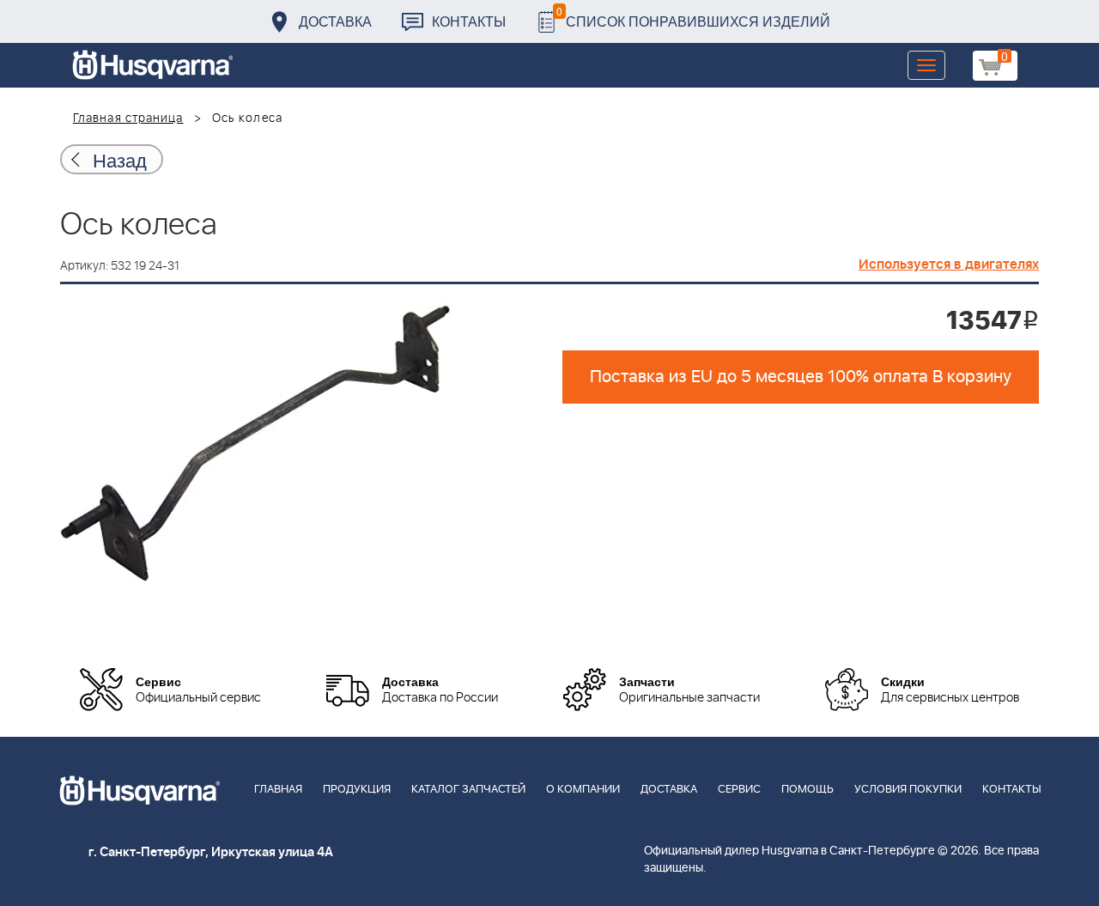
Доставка (335, 21)
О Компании (583, 789)
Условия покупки (908, 789)
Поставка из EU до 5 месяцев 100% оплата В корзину (800, 377)
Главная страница (128, 118)
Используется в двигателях (949, 264)
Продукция (357, 789)
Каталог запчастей (468, 789)
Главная (278, 789)
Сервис (739, 789)
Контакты (469, 21)
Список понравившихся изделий (693, 16)
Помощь (807, 789)
